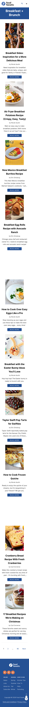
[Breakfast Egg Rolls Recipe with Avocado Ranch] (14, 208)
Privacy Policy (22, 702)
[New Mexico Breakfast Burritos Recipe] (14, 153)
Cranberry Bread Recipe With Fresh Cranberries (14, 559)
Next (24, 649)
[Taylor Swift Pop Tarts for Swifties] (14, 403)
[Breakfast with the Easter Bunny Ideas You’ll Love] (14, 348)
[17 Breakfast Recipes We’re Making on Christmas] (14, 598)
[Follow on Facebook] (5, 672)
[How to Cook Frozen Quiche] (14, 458)
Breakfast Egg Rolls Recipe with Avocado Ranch (14, 228)
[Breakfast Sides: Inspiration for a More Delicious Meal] (14, 36)
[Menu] (26, 3)
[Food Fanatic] (10, 3)
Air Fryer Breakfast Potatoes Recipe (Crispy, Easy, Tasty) (14, 115)
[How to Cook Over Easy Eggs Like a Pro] (14, 293)
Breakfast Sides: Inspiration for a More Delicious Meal (14, 57)
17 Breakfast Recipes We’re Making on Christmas (14, 618)
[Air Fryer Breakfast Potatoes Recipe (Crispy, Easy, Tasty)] (14, 95)
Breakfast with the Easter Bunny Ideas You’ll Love (14, 368)
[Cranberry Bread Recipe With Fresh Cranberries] (14, 539)
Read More (15, 77)
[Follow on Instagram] (13, 672)
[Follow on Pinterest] (9, 672)
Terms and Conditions (9, 702)
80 (18, 649)
